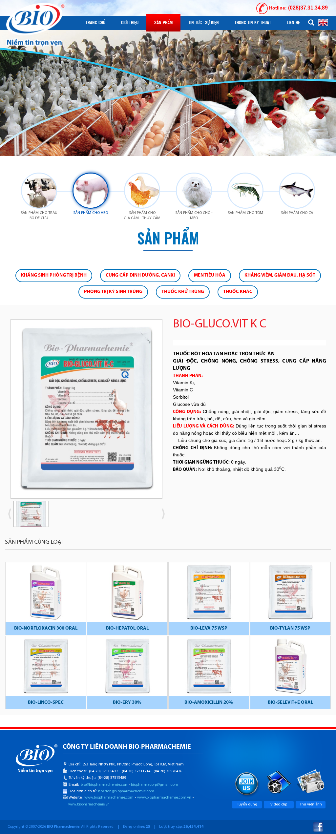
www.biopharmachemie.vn (89, 804)
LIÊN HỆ (293, 22)
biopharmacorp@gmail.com (154, 785)
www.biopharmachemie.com (109, 798)
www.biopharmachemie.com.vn (164, 798)
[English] (323, 22)
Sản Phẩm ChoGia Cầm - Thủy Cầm (142, 215)
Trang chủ (95, 22)
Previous (10, 514)
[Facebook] (318, 827)
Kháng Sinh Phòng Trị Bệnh (54, 275)
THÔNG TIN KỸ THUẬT (253, 22)
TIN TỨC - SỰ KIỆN (203, 22)
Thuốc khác (237, 291)
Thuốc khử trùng (182, 291)
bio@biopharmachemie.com (105, 785)
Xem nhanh (45, 593)
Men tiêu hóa (209, 275)
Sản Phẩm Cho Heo (90, 213)
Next (172, 411)
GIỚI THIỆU (129, 22)
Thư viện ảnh (311, 804)
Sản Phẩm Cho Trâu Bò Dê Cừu (39, 215)
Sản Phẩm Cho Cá (297, 213)
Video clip (278, 804)
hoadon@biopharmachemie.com (126, 791)
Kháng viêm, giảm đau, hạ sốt (279, 275)
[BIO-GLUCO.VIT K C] (86, 409)
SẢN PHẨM (163, 22)
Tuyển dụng (247, 804)
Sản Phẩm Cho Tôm (245, 213)
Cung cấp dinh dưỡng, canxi (140, 275)
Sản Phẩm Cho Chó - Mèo (194, 215)
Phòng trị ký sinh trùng (113, 291)
